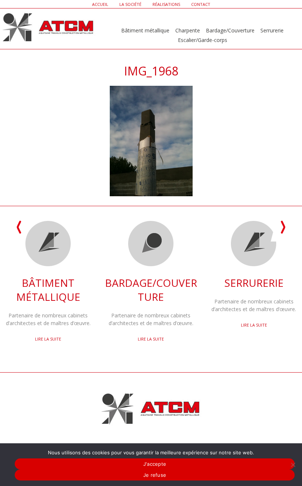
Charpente (187, 30)
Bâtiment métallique (145, 30)
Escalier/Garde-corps (202, 39)
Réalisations (166, 4)
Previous (19, 227)
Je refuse (154, 475)
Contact (200, 4)
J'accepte (154, 464)
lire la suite (48, 339)
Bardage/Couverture (230, 30)
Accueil (100, 4)
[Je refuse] (292, 464)
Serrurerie (272, 30)
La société (130, 4)
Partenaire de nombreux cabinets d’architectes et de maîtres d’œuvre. (48, 301)
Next (283, 227)
